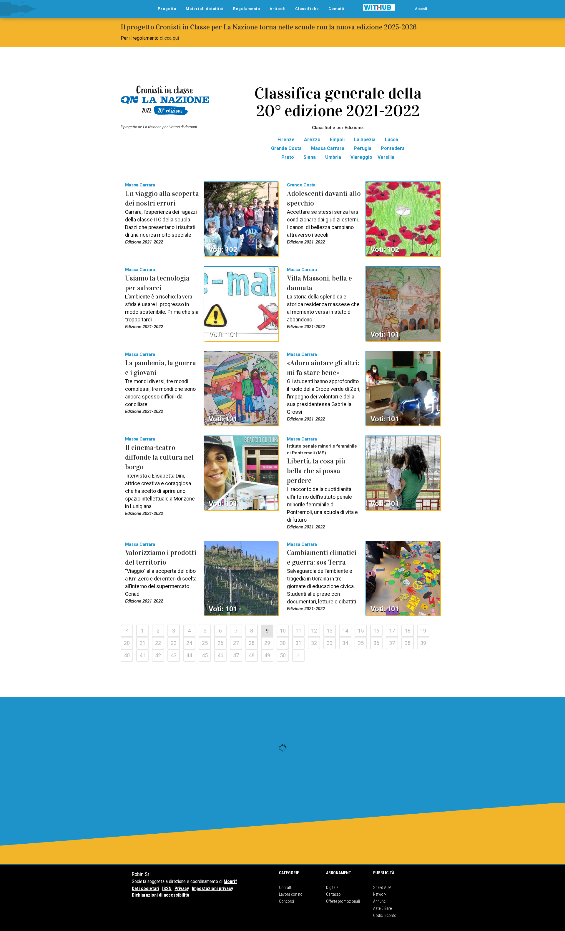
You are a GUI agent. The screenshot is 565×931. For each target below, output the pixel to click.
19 (423, 631)
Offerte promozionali (343, 901)
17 (392, 631)
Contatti (285, 887)
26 (220, 643)
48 (252, 655)
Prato (287, 157)
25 (205, 643)
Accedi (421, 8)
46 (220, 655)
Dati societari (145, 888)
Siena (309, 157)
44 (189, 655)
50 (283, 655)
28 (252, 643)
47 (236, 655)
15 (361, 631)
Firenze (286, 139)
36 (376, 643)
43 (174, 655)
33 (330, 643)
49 (267, 655)
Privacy (182, 888)
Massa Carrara (327, 148)
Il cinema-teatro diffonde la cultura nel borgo (159, 457)
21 (142, 643)
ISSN (167, 888)
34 (345, 643)
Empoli (337, 139)
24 (189, 643)
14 (345, 631)
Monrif (230, 881)
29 (267, 643)
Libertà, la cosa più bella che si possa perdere (316, 471)
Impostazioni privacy (212, 888)
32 (314, 643)
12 (314, 631)
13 (330, 631)
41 (142, 655)
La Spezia (364, 139)
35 (361, 643)
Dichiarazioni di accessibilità (160, 895)
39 (423, 643)
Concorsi (286, 901)
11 (298, 631)
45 (205, 655)
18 (408, 631)
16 (376, 631)
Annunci (379, 901)
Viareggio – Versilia (372, 157)
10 (283, 631)
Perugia (362, 148)
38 (408, 643)
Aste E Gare (382, 908)
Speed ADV (382, 887)
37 (392, 643)
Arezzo (312, 139)
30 (283, 643)
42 (158, 655)
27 (236, 643)
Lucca (391, 139)
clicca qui (169, 38)
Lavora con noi (291, 894)
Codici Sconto (384, 915)
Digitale (332, 887)
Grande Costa (286, 148)
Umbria (333, 157)
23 (174, 643)
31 (298, 643)
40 (127, 655)
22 (158, 643)
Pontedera (393, 148)
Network (379, 894)
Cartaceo (333, 894)
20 (127, 643)
